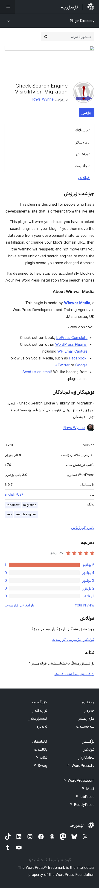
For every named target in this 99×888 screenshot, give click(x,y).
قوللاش (84, 177)
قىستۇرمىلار (38, 718)
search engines (26, 514)
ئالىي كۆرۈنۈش (82, 527)
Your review (84, 605)
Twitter (64, 365)
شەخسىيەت (85, 726)
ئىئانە (41, 757)
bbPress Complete (71, 337)
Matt (88, 788)
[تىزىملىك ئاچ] (7, 7)
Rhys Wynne (43, 99)
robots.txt (13, 505)
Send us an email (37, 372)
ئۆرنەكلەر (40, 710)
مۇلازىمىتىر (86, 718)
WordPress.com (78, 780)
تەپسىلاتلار (82, 130)
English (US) (14, 494)
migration (29, 505)
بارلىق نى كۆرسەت (19, 605)
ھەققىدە (88, 702)
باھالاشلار (82, 142)
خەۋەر (89, 710)
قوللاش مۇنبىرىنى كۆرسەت (73, 639)
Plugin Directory (82, 21)
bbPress (85, 796)
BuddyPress (81, 804)
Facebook (78, 358)
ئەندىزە (42, 726)
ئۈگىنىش (88, 741)
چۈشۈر (86, 112)
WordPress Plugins (71, 344)
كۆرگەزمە (39, 702)
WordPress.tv (80, 765)
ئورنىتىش (83, 154)
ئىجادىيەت (82, 165)
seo (9, 514)
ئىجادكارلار (86, 757)
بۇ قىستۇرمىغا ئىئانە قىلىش (74, 673)
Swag (40, 765)
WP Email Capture (72, 351)
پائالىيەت (40, 749)
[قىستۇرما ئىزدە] (45, 36)
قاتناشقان (39, 741)
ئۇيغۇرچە (77, 825)
